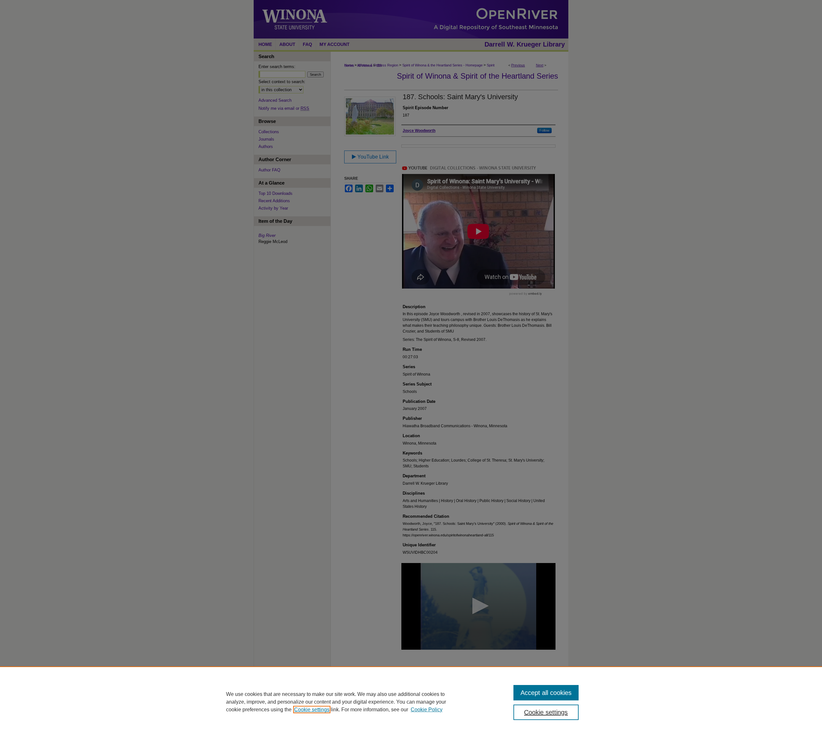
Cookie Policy (426, 709)
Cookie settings (311, 709)
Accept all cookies (546, 692)
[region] (411, 701)
